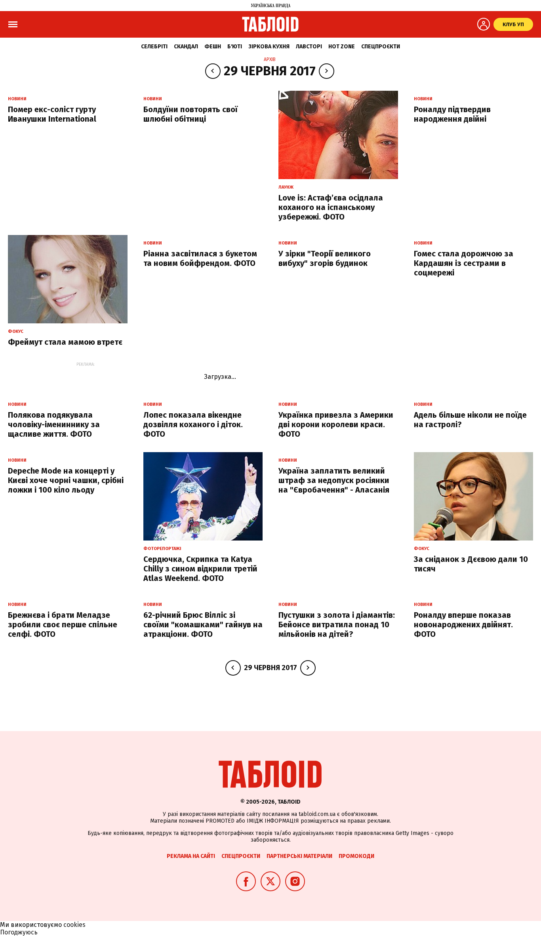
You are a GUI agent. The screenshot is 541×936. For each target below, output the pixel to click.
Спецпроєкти (380, 46)
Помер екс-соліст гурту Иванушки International (52, 114)
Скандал (186, 46)
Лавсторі (309, 46)
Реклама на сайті (191, 856)
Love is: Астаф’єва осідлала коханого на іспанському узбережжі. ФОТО (330, 207)
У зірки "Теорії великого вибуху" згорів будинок (324, 258)
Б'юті (234, 46)
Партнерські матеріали (299, 856)
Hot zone (341, 46)
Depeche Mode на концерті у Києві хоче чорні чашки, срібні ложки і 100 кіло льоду (66, 480)
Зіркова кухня (269, 46)
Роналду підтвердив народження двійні (452, 114)
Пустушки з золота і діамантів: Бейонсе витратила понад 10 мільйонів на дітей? (336, 624)
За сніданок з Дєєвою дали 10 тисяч (471, 563)
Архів (270, 59)
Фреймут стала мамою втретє (65, 342)
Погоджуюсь (19, 932)
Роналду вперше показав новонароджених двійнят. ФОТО (463, 624)
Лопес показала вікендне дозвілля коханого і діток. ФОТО (193, 424)
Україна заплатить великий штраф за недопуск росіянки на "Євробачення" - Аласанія (333, 480)
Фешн (212, 46)
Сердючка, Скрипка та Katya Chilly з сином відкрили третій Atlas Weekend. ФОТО (200, 568)
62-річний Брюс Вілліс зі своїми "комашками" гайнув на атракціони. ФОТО (203, 624)
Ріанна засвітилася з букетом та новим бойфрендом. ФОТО (200, 258)
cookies (74, 924)
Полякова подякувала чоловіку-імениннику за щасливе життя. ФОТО (54, 424)
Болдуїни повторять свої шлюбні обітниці (190, 114)
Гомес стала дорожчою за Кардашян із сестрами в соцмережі (463, 263)
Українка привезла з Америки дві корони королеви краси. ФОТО (335, 424)
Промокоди (356, 856)
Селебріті (154, 46)
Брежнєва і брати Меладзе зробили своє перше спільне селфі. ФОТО (62, 624)
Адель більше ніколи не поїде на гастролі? (470, 419)
